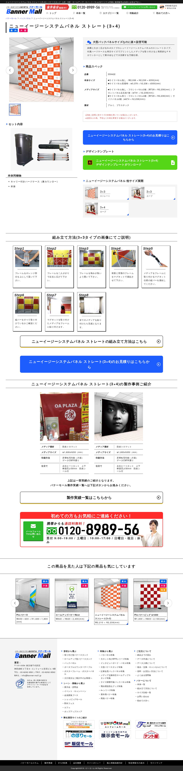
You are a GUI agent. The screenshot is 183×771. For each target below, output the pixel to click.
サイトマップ (156, 763)
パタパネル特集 (108, 654)
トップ (52, 13)
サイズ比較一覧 (144, 692)
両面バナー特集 (108, 698)
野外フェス (69, 703)
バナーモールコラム (30, 763)
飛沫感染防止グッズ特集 (112, 686)
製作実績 (48, 763)
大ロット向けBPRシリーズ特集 (115, 658)
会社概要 (77, 763)
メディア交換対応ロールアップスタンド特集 (116, 676)
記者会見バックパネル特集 (113, 671)
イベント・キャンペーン (75, 691)
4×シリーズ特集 (108, 690)
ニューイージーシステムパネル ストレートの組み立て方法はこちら (89, 341)
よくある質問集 (144, 675)
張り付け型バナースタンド (76, 654)
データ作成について (146, 658)
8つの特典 (62, 763)
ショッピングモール (73, 699)
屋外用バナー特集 (109, 694)
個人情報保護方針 (115, 763)
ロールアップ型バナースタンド (78, 658)
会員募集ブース (71, 695)
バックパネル (70, 663)
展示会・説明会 (71, 687)
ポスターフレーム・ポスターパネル (79, 672)
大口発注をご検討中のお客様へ (78, 678)
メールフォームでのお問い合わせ (141, 7)
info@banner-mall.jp (31, 675)
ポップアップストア (73, 711)
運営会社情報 (171, 8)
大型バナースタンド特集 (112, 667)
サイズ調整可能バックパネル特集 (116, 682)
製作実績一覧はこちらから (89, 497)
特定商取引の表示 (136, 763)
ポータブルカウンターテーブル (78, 667)
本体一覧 (80, 13)
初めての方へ (163, 13)
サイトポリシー (94, 763)
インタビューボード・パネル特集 (116, 663)
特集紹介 (134, 13)
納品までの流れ (144, 654)
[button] (10, 70)
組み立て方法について (147, 688)
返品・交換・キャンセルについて (152, 667)
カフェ (67, 707)
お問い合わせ (143, 696)
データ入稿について (146, 663)
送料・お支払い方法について (150, 671)
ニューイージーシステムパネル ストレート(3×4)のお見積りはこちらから (129, 137)
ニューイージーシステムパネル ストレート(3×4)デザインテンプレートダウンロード (127, 163)
